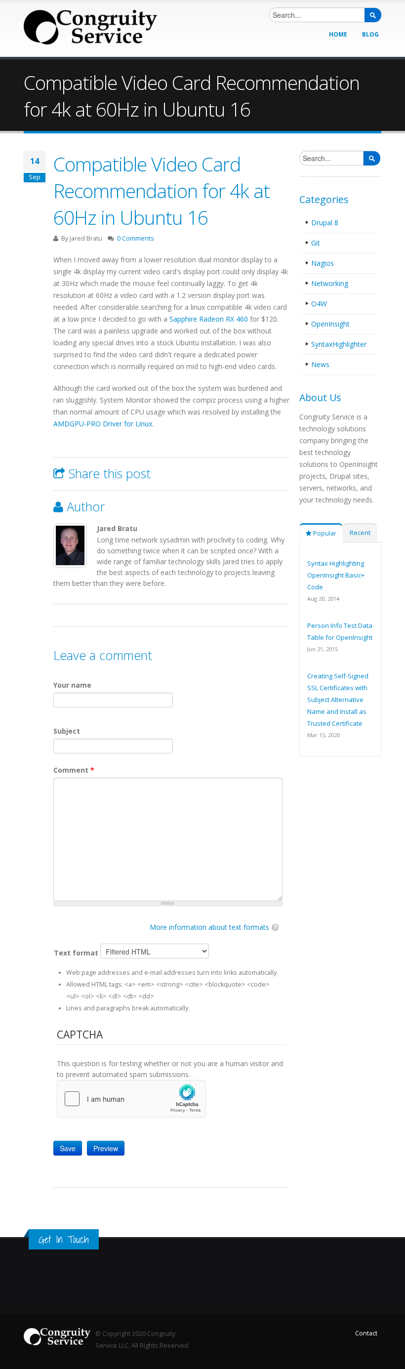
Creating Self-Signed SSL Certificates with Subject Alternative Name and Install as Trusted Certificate (337, 699)
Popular (324, 533)
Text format (77, 952)
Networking (329, 283)
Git (315, 243)
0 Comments (135, 238)
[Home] (90, 27)
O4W (319, 303)
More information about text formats (209, 927)
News (320, 364)
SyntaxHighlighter (338, 344)
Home (338, 34)
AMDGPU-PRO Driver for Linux (102, 423)
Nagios (322, 263)
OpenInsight (330, 324)
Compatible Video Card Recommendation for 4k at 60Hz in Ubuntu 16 (161, 190)
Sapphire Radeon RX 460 (208, 319)
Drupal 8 (324, 222)
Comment (73, 770)
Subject (66, 731)
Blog (370, 34)
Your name (72, 685)
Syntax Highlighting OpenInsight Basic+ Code (335, 575)
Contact (366, 1333)
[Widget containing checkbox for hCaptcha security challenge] (131, 1099)
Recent (360, 533)
